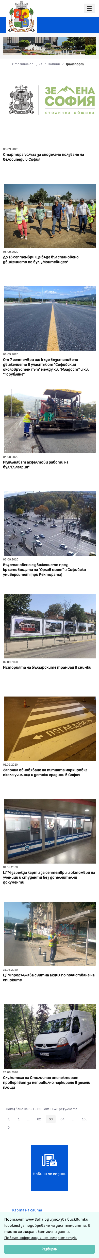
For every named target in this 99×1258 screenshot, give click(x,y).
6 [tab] (83, 48)
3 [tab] (68, 48)
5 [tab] (78, 48)
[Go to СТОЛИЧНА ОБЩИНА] (21, 16)
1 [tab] (58, 48)
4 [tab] (73, 48)
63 (52, 1120)
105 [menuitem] (86, 1120)
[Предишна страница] (8, 1119)
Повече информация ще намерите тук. (40, 1237)
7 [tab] (89, 48)
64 (63, 1120)
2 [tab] (63, 48)
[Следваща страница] (8, 1127)
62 (40, 1120)
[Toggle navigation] (89, 9)
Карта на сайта (27, 1209)
